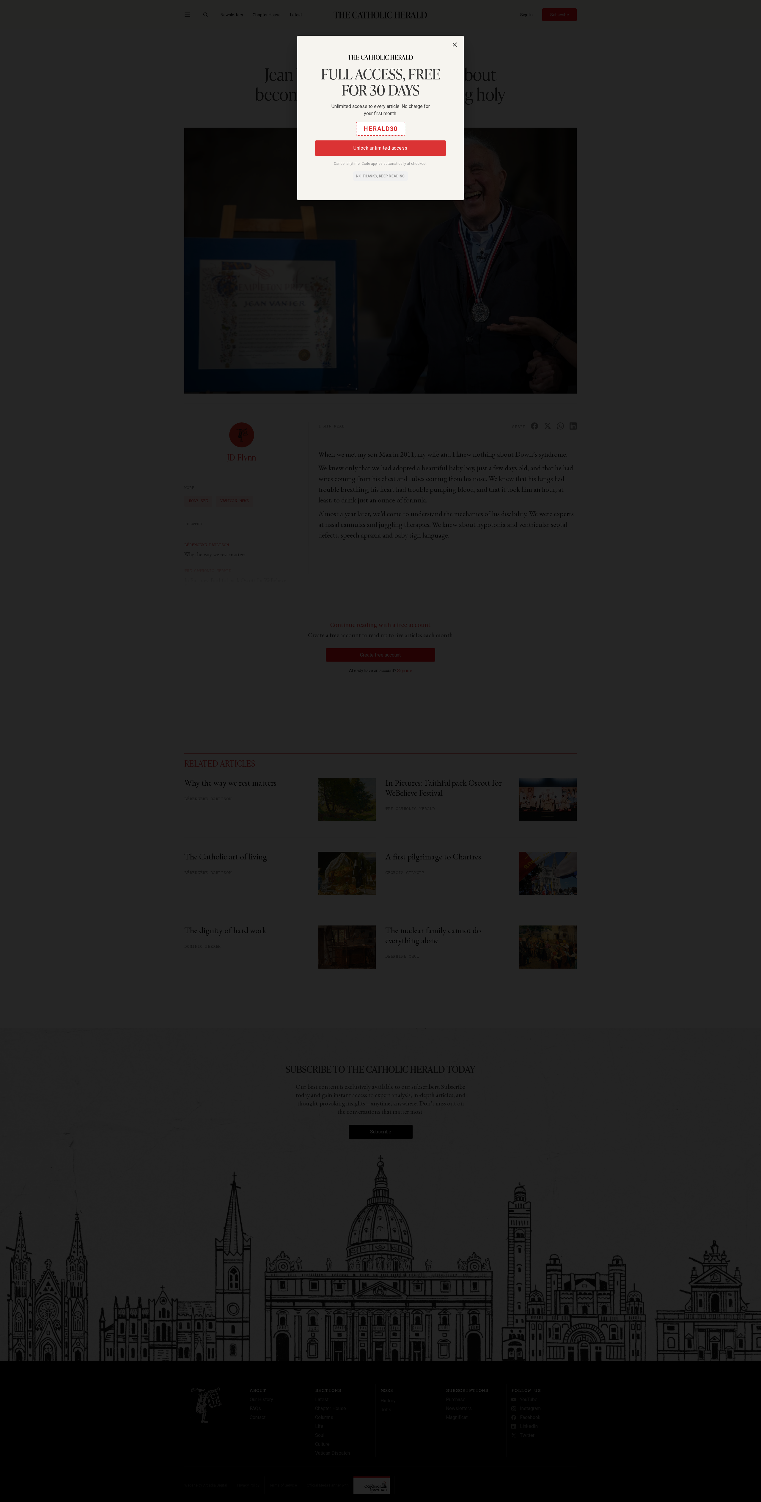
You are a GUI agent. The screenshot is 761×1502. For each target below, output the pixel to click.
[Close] (455, 45)
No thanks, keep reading (380, 176)
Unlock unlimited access (380, 148)
